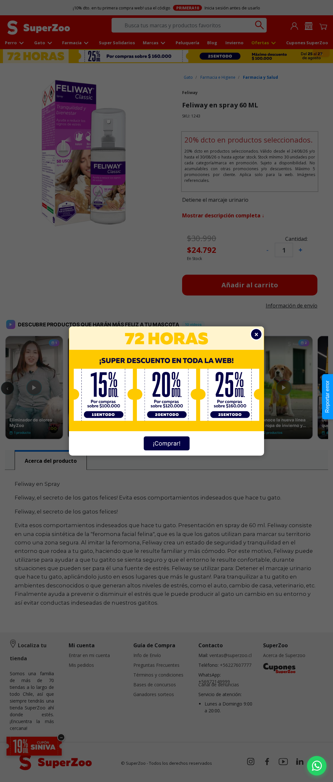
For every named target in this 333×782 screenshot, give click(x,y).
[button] (316, 765)
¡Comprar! (166, 443)
